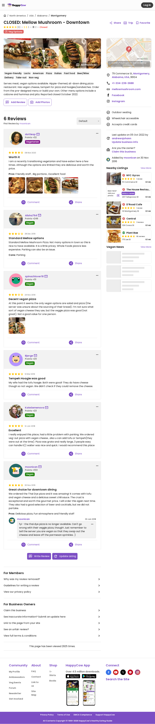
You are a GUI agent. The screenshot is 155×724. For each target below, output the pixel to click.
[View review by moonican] (16, 470)
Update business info (125, 142)
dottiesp (30, 134)
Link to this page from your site (22, 623)
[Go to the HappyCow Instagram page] (137, 672)
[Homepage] (16, 5)
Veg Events (15, 682)
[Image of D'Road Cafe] (114, 208)
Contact (36, 676)
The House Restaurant (140, 189)
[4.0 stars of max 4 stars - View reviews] (128, 178)
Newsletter (15, 693)
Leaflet (114, 63)
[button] (129, 49)
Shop (53, 665)
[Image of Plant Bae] (114, 236)
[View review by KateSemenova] (16, 411)
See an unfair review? (16, 629)
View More (146, 168)
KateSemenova (34, 407)
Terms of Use (63, 714)
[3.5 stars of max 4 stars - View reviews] (10, 27)
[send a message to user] (38, 134)
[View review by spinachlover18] (16, 280)
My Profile (14, 671)
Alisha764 (31, 215)
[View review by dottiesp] (16, 138)
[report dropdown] (97, 133)
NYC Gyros (133, 175)
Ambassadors (17, 677)
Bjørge (29, 355)
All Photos (89, 65)
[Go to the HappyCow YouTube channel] (116, 672)
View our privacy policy (17, 592)
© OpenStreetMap (138, 63)
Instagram (118, 101)
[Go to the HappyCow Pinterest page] (130, 672)
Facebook (118, 95)
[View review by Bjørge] (16, 359)
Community (18, 665)
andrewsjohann (121, 138)
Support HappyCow (105, 714)
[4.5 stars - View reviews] (128, 236)
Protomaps (124, 63)
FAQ (33, 671)
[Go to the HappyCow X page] (123, 672)
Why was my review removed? (22, 579)
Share (117, 23)
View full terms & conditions (20, 635)
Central (131, 218)
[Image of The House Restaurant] (114, 193)
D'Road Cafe (134, 204)
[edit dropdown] (92, 524)
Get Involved (16, 698)
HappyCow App (78, 665)
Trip (130, 23)
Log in (147, 5)
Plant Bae (132, 233)
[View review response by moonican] (12, 520)
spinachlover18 (34, 276)
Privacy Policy (47, 714)
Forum (12, 687)
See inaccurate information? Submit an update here (35, 616)
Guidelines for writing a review (21, 585)
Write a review (128, 193)
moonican (25, 123)
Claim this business (15, 610)
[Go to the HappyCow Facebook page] (108, 672)
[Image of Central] (114, 222)
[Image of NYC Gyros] (114, 178)
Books (52, 680)
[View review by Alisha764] (16, 219)
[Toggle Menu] (3, 5)
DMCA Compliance (83, 714)
